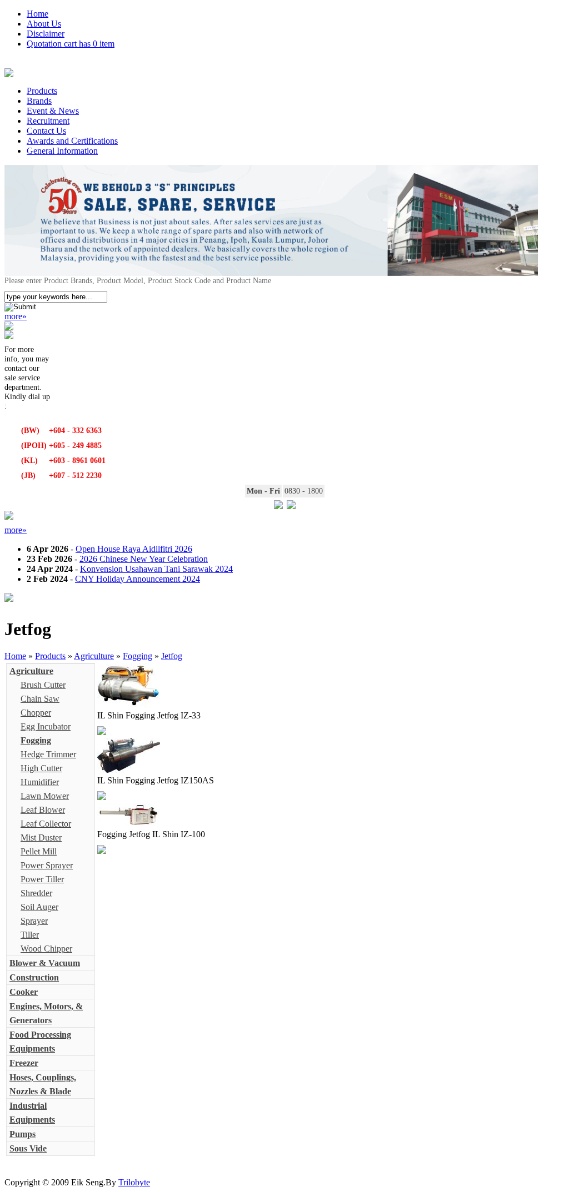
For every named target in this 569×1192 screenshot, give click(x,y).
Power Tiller (42, 879)
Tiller (30, 934)
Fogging (137, 656)
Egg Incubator (46, 726)
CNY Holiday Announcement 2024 (137, 579)
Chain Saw (40, 698)
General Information (62, 150)
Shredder (36, 893)
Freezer (23, 1063)
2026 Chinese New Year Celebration (143, 559)
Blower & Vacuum (44, 963)
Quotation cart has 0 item (70, 43)
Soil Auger (39, 907)
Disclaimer (45, 33)
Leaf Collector (46, 823)
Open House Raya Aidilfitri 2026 (134, 549)
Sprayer (34, 921)
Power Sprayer (47, 865)
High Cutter (41, 768)
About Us (44, 23)
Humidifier (40, 782)
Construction (34, 977)
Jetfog (171, 656)
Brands (39, 100)
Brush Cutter (43, 685)
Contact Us (46, 130)
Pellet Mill (39, 851)
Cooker (23, 992)
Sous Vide (28, 1148)
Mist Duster (41, 837)
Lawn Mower (45, 796)
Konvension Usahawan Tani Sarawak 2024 (156, 569)
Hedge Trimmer (48, 754)
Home (37, 13)
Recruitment (48, 120)
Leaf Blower (43, 809)
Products (42, 90)
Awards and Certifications (72, 140)
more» (15, 316)
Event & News (53, 110)
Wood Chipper (46, 948)
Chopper (36, 712)
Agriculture (94, 656)
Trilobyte (134, 1182)
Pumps (22, 1134)
